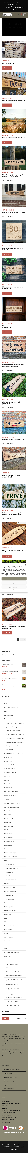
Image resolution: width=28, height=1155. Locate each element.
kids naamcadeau (11, 880)
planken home (8, 929)
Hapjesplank (7, 815)
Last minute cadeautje (10, 1077)
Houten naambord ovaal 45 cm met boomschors (12, 551)
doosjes (6, 780)
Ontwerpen (7, 67)
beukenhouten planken (11, 707)
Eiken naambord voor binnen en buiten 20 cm (13, 249)
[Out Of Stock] (14, 49)
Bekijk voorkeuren (14, 587)
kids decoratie (10, 872)
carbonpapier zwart (9, 769)
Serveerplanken (8, 941)
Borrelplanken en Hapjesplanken (13, 753)
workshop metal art (11, 984)
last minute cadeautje (10, 891)
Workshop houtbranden (13, 972)
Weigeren (14, 583)
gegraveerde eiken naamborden (15, 738)
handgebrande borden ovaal (14, 746)
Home (6, 28)
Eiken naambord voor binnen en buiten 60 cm (13, 326)
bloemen (6, 711)
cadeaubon (9, 895)
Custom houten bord (10, 772)
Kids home (7, 883)
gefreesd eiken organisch (13, 727)
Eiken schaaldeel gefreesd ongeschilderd (11, 476)
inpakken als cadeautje (10, 856)
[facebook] (11, 9)
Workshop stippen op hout (14, 997)
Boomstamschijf (8, 715)
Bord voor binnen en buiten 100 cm (14, 100)
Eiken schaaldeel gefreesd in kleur (13, 439)
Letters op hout (8, 907)
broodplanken (8, 761)
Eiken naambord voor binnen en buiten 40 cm (13, 287)
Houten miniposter (9, 841)
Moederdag (7, 914)
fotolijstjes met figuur (12, 868)
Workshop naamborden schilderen (13, 989)
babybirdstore (10, 864)
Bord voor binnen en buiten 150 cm (14, 138)
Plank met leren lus (9, 926)
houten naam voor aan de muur (13, 849)
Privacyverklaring (9, 1081)
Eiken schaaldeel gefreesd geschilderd (11, 403)
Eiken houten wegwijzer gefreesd (13, 212)
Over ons (19, 2)
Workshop (7, 960)
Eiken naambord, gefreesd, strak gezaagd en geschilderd (13, 365)
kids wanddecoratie (9, 887)
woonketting (7, 956)
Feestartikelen (8, 784)
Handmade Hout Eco (10, 811)
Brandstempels (8, 757)
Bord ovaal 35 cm (8, 63)
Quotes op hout (8, 933)
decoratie (7, 776)
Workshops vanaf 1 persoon (12, 1069)
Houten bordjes (8, 837)
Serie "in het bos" (9, 937)
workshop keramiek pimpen (14, 975)
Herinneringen (8, 826)
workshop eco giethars (12, 964)
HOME (6, 830)
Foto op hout (8, 788)
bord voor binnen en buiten (12, 719)
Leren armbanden (9, 903)
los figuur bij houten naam (11, 910)
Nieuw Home (8, 922)
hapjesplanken (8, 818)
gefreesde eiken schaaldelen (14, 730)
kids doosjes (9, 876)
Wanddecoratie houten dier (12, 952)
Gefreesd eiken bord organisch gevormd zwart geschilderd (12, 513)
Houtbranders (8, 834)
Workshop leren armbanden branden (14, 980)
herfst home (7, 822)
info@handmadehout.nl (18, 7)
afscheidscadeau (9, 700)
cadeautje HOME (9, 765)
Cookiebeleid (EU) (9, 1088)
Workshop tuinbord (12, 1001)
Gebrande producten (10, 795)
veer (7, 799)
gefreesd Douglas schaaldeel (12, 803)
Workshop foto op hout (13, 968)
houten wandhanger (10, 853)
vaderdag (7, 945)
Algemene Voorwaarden (11, 1085)
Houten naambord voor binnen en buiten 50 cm (13, 627)
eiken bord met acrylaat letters (15, 723)
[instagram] (16, 9)
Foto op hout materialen (11, 791)
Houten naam (8, 845)
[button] (26, 565)
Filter (5, 1018)
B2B (5, 703)
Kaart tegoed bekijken (13, 6)
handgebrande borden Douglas (15, 742)
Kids (5, 860)
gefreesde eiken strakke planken (15, 734)
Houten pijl (9, 750)
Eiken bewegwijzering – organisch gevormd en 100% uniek (13, 175)
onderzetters (10, 899)
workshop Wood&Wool (12, 1005)
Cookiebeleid (13, 589)
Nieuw (6, 918)
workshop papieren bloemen (14, 994)
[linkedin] (13, 9)
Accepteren (14, 579)
